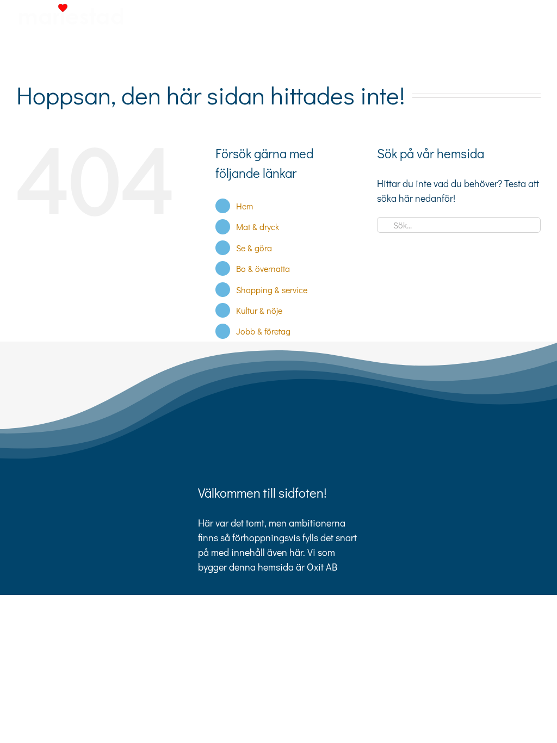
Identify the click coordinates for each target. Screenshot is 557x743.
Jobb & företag (263, 331)
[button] (523, 54)
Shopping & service (271, 289)
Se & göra (254, 247)
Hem (244, 206)
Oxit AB (322, 566)
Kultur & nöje (259, 310)
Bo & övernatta (263, 268)
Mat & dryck (257, 226)
